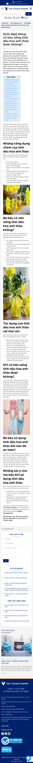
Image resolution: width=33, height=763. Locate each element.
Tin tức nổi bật (16, 568)
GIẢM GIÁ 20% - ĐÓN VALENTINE (16, 578)
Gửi (6, 560)
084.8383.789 (18, 1)
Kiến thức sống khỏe (16, 601)
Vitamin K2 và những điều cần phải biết (16, 611)
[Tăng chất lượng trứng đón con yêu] (16, 645)
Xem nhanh (11, 77)
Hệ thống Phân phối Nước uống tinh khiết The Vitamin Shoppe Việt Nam (16, 589)
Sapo (20, 761)
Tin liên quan (8, 630)
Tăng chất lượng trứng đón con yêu (15, 662)
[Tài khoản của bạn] (2, 8)
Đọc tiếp (4, 673)
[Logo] (16, 8)
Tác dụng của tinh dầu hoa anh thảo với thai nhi (11, 95)
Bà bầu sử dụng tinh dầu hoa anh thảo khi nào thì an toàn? (11, 108)
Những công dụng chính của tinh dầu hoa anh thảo (11, 82)
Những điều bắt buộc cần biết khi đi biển (16, 616)
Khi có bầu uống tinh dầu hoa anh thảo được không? (11, 101)
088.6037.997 (20, 709)
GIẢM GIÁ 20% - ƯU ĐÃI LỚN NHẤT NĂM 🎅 (16, 594)
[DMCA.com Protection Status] (6, 749)
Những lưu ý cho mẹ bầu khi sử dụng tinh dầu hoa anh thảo (11, 117)
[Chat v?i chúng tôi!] (28, 758)
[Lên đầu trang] (30, 750)
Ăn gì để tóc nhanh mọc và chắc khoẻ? (17, 621)
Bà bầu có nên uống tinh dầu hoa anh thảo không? (11, 88)
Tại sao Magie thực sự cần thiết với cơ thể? (17, 606)
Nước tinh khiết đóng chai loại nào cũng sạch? (16, 584)
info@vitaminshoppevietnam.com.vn (19, 3)
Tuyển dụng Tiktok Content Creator (16, 572)
